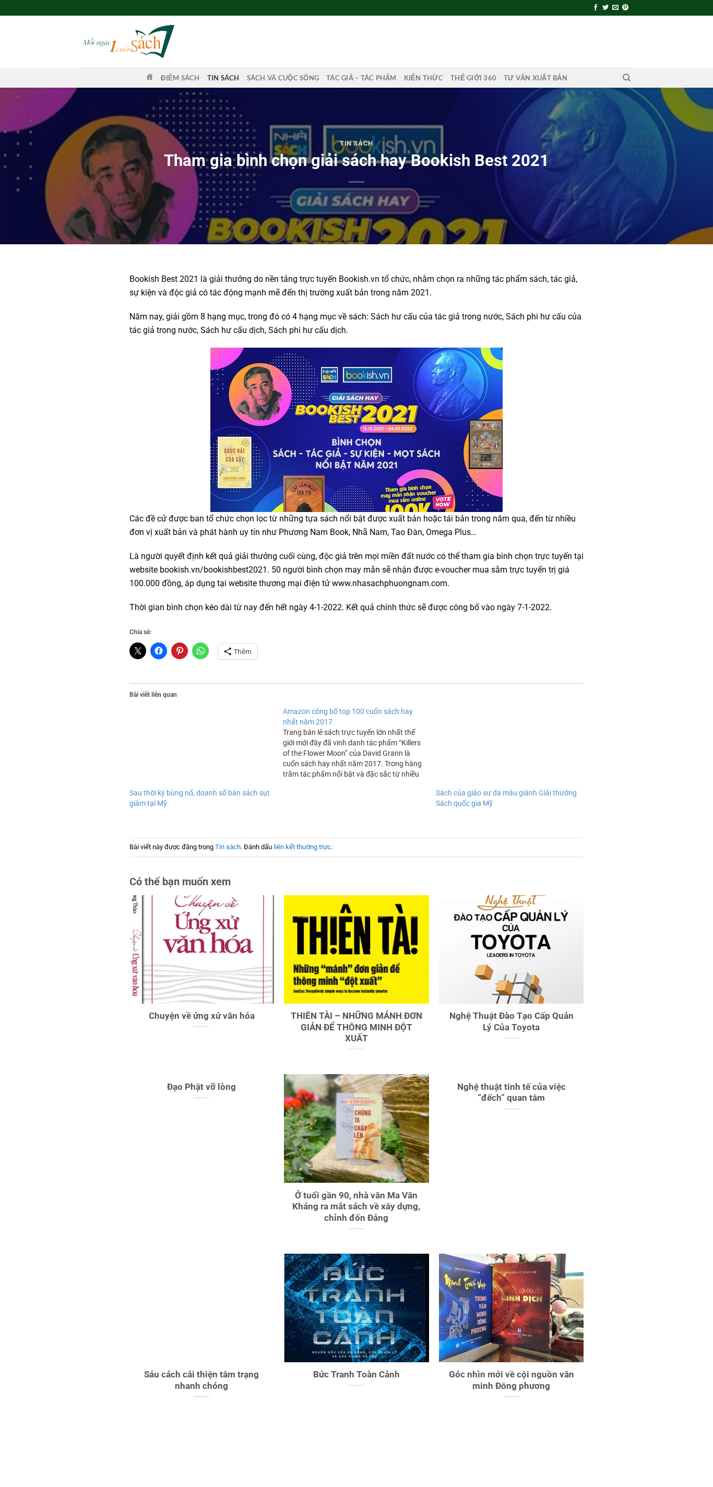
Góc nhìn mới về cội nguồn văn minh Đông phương (511, 1380)
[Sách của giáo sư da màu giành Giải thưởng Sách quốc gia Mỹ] (507, 747)
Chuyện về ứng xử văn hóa (202, 1016)
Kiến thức (423, 78)
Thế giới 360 (473, 78)
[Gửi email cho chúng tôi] (615, 7)
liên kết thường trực (302, 847)
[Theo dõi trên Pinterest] (625, 7)
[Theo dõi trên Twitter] (605, 7)
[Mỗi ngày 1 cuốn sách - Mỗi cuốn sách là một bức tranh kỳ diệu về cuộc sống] (128, 41)
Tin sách (223, 78)
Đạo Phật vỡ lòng (201, 1087)
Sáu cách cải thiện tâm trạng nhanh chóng (201, 1380)
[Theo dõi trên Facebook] (595, 7)
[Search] (627, 78)
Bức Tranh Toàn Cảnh (356, 1374)
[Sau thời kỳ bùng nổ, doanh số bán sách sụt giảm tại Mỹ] (200, 747)
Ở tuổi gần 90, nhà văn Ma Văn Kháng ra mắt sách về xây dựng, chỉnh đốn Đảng (356, 1207)
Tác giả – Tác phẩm (361, 78)
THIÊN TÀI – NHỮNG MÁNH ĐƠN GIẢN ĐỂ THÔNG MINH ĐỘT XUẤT (356, 1027)
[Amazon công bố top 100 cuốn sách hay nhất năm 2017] (359, 742)
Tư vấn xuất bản (535, 78)
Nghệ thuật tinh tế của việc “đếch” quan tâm (511, 1092)
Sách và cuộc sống (283, 78)
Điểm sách (180, 78)
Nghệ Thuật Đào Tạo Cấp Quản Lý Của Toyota (511, 1021)
